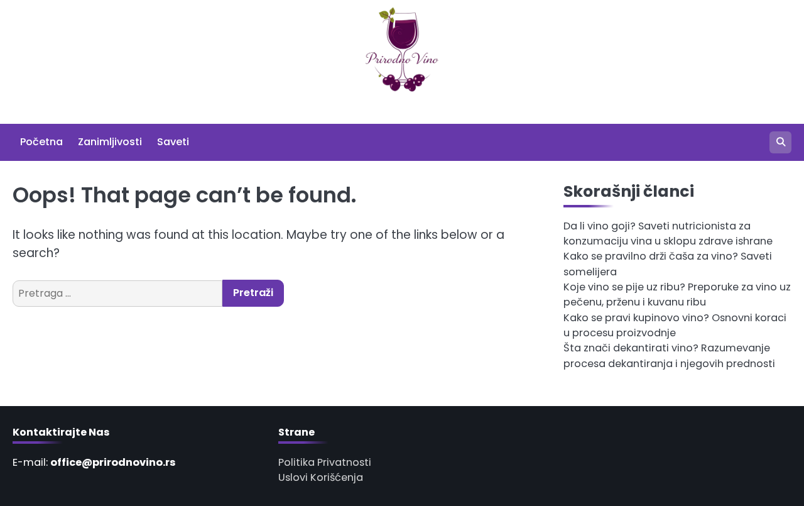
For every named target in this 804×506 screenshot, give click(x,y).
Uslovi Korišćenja (320, 477)
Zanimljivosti (110, 142)
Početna (41, 142)
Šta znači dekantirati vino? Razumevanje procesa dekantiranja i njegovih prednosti (669, 355)
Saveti (173, 142)
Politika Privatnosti (324, 462)
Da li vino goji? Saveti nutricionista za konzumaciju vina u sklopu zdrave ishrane (668, 233)
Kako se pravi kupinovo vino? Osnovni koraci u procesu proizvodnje (674, 325)
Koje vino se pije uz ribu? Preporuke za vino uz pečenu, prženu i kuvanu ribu (677, 294)
